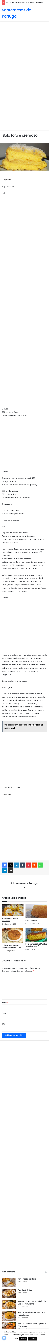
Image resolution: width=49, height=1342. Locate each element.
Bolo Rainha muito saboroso (10, 919)
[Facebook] (4, 865)
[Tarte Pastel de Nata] (9, 1282)
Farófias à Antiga (25, 1290)
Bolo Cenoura (31, 920)
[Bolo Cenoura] (36, 911)
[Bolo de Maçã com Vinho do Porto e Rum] (12, 935)
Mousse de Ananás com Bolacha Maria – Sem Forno (32, 1302)
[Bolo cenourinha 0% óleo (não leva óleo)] (36, 935)
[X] (10, 865)
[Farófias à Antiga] (9, 1293)
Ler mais (33, 1338)
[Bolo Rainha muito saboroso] (12, 910)
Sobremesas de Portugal (24, 883)
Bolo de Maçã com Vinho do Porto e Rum (11, 946)
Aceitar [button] (23, 1338)
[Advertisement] (24, 48)
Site (3, 1024)
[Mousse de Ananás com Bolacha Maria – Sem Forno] (9, 1304)
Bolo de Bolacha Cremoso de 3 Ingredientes (24, 2)
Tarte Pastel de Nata (27, 1279)
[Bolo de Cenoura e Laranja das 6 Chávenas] (9, 1327)
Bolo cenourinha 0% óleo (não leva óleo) (36, 945)
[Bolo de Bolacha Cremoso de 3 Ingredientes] (9, 1316)
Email (5, 1013)
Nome (5, 1002)
